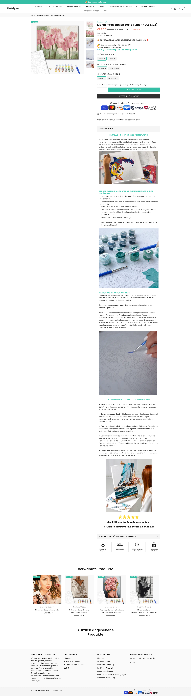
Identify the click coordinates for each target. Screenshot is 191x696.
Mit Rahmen (102, 68)
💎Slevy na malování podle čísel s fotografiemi (117, 50)
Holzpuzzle (89, 6)
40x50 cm (101, 58)
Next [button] (82, 56)
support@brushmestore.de (144, 658)
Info (105, 11)
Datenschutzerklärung (106, 678)
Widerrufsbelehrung (105, 671)
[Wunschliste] (179, 8)
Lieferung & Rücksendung (130, 85)
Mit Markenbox (113, 78)
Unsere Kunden (103, 661)
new (36, 579)
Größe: (105, 54)
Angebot (35, 22)
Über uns (67, 658)
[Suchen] (171, 8)
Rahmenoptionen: (111, 64)
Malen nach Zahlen (54, 6)
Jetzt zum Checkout (129, 96)
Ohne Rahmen (114, 68)
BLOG (66, 668)
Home (33, 15)
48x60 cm (112, 58)
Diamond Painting (73, 6)
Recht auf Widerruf (105, 668)
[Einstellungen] (175, 8)
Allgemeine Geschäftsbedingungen (111, 674)
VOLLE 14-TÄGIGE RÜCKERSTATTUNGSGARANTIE (118, 536)
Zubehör (102, 6)
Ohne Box (101, 78)
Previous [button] (33, 56)
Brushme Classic (104, 22)
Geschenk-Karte (148, 6)
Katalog (38, 6)
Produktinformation (106, 129)
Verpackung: (108, 74)
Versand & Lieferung (105, 665)
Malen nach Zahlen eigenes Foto (123, 6)
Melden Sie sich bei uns (73, 665)
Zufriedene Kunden (91, 11)
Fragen (144, 85)
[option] (57, 47)
